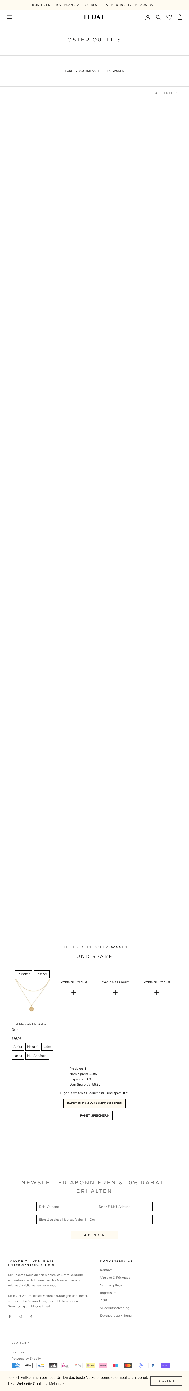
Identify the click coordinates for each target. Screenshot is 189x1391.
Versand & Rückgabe (115, 1277)
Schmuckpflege (111, 1285)
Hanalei (32, 1047)
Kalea (47, 1047)
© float (19, 1352)
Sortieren (164, 93)
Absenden (94, 1235)
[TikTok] (30, 1316)
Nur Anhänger (37, 1056)
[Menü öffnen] (9, 17)
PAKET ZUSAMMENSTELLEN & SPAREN (94, 71)
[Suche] (158, 17)
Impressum (108, 1293)
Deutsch (19, 1342)
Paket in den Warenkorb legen (94, 1103)
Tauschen (23, 974)
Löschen (42, 974)
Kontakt (106, 1270)
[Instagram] (20, 1316)
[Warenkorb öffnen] (180, 17)
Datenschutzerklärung (116, 1315)
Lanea (17, 1056)
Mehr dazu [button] (57, 1384)
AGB (103, 1300)
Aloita (17, 1047)
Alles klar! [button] (166, 1381)
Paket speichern (94, 1115)
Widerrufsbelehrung (114, 1308)
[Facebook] (9, 1316)
